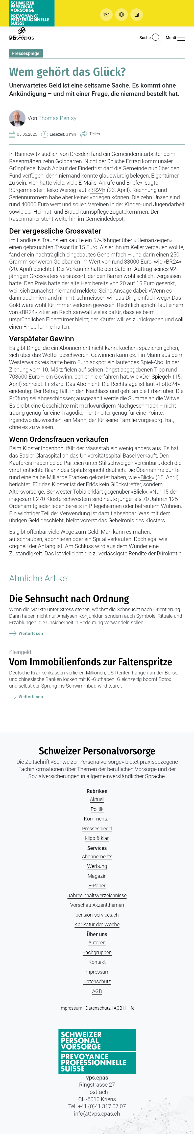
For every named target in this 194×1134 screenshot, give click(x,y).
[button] (107, 14)
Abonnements (97, 857)
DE (12, 38)
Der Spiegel (155, 377)
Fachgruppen (97, 952)
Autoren (97, 943)
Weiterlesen (31, 633)
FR (21, 38)
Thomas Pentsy (57, 118)
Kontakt (97, 962)
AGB (97, 991)
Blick (146, 477)
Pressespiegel (26, 53)
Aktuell (97, 799)
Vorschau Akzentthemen (97, 905)
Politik (97, 809)
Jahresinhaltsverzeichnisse (97, 895)
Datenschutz (97, 981)
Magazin (97, 876)
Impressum (97, 972)
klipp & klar (97, 838)
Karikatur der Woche (97, 924)
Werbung (97, 866)
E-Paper (97, 886)
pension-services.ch (97, 915)
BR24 (96, 190)
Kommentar (97, 819)
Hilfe (129, 1008)
